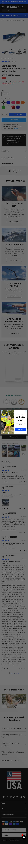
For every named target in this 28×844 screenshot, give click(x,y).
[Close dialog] (26, 411)
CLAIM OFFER (20, 429)
